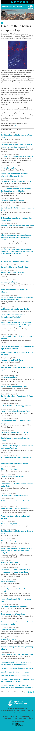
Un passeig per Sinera (9, 282)
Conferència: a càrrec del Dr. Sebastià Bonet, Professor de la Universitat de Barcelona (17, 251)
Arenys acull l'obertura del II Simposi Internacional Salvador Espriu (14, 174)
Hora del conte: (17, 225)
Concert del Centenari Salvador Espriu (15, 267)
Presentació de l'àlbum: (16, 145)
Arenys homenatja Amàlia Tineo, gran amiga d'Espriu (17, 647)
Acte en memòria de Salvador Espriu (14, 606)
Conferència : (17, 209)
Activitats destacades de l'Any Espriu (15, 675)
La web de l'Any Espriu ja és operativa (15, 672)
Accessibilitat (9, 718)
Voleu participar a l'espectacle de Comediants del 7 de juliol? (13, 315)
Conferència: (17, 156)
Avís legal (14, 716)
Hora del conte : (12, 360)
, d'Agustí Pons (13, 614)
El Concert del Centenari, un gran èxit (15, 261)
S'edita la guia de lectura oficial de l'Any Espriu (15, 439)
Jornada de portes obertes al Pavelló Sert (16, 508)
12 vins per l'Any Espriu (9, 469)
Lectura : (14, 432)
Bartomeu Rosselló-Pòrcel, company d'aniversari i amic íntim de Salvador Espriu (17, 686)
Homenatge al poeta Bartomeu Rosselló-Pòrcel (16, 590)
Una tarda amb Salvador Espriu (12, 200)
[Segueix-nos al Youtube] (18, 2)
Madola (21, 327)
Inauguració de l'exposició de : (16, 323)
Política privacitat (26, 716)
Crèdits (30, 718)
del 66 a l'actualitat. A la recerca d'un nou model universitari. (15, 570)
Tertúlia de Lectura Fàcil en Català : (17, 368)
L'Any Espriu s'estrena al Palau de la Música (17, 668)
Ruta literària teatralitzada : (16, 458)
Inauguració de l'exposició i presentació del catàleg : (17, 550)
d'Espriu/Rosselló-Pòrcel (16, 181)
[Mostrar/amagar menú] (3, 11)
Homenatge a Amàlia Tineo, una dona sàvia (17, 654)
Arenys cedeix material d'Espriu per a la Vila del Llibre (17, 353)
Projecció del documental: (17, 337)
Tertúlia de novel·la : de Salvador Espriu (17, 501)
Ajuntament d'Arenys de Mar (12, 7)
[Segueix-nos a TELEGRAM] (24, 2)
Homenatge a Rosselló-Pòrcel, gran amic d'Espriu (16, 600)
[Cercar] (32, 2)
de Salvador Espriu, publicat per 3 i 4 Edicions (16, 189)
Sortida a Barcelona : (17, 397)
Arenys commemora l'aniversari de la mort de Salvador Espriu (16, 623)
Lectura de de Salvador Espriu (16, 421)
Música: (8, 168)
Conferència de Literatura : (17, 484)
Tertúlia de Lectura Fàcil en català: (17, 136)
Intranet (6, 716)
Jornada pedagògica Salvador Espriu (14, 463)
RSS (16, 718)
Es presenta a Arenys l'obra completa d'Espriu (14, 290)
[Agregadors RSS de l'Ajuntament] (26, 2)
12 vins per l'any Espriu (9, 523)
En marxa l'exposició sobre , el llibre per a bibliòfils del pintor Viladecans (16, 663)
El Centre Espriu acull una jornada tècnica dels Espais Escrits (16, 219)
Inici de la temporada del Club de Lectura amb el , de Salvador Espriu (16, 237)
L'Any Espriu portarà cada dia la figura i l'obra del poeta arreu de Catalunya (17, 680)
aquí (15, 126)
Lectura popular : (14, 495)
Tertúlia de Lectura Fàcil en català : (17, 532)
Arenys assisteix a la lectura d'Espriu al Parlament (15, 517)
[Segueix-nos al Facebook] (12, 2)
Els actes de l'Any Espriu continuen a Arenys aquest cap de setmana (17, 347)
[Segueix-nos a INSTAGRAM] (21, 2)
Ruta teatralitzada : (16, 405)
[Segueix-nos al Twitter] (15, 2)
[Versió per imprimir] (33, 692)
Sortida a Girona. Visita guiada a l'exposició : (17, 298)
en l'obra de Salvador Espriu (15, 309)
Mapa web (22, 718)
